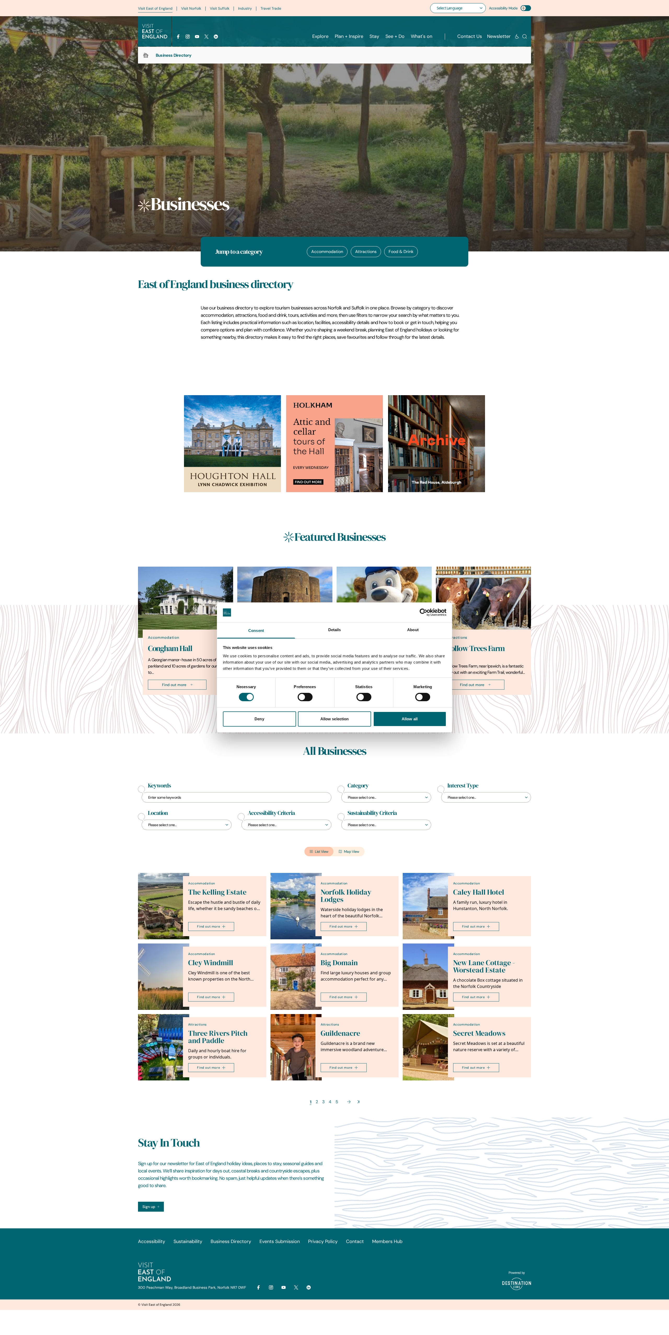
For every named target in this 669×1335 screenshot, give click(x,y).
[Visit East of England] (154, 31)
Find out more (174, 684)
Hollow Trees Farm (475, 648)
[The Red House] (436, 443)
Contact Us (469, 36)
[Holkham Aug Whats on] (334, 443)
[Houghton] (232, 443)
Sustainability (188, 1241)
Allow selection (334, 719)
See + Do (395, 36)
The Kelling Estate (217, 892)
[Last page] (358, 1101)
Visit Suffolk (219, 8)
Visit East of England (155, 8)
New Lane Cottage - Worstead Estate (484, 966)
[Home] (145, 55)
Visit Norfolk (191, 8)
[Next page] (349, 1101)
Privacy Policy (323, 1241)
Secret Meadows (479, 1033)
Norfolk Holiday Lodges (346, 896)
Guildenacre (340, 1033)
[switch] (305, 697)
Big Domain (339, 962)
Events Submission (279, 1241)
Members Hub (387, 1241)
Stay (374, 36)
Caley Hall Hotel (478, 892)
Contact (355, 1241)
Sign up (148, 1206)
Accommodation (327, 251)
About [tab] (413, 630)
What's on (421, 36)
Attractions (366, 251)
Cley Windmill (210, 962)
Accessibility (151, 1241)
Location (158, 813)
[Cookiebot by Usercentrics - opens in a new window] (423, 612)
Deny (259, 719)
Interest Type (462, 785)
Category (358, 785)
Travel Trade (271, 8)
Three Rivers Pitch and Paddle (217, 1037)
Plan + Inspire (349, 36)
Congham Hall (170, 648)
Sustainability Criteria (372, 813)
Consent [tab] (256, 630)
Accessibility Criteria (271, 813)
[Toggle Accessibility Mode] (526, 8)
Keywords (159, 785)
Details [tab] (334, 630)
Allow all (410, 719)
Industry (245, 8)
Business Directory (231, 1241)
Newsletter (499, 36)
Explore (320, 36)
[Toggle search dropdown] (524, 36)
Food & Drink (401, 251)
